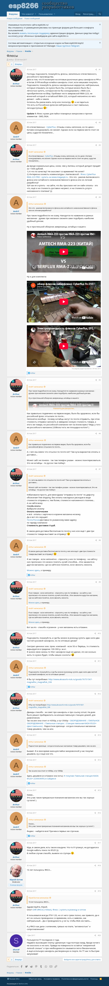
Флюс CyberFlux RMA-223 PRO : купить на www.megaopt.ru (61, 175)
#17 (99, 843)
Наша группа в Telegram (67, 45)
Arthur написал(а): (36, 204)
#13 (99, 735)
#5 (100, 380)
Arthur (11, 59)
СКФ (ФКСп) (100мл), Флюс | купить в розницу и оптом (59, 909)
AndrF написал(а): (36, 152)
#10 (99, 633)
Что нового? (28, 14)
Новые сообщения (14, 18)
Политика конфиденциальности (74, 979)
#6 (100, 433)
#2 (100, 122)
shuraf (16, 949)
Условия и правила (52, 979)
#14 (99, 760)
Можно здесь (33, 570)
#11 (99, 661)
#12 (99, 694)
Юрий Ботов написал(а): (39, 898)
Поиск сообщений (32, 18)
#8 (100, 540)
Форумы (13, 14)
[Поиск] (99, 14)
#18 (99, 865)
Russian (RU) (14, 979)
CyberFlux (51, 127)
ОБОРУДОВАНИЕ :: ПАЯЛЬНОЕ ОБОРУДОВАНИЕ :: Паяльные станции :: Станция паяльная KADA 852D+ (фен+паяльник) (63, 723)
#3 (100, 145)
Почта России (33, 519)
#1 (100, 69)
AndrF (16, 136)
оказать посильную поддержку (34, 33)
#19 (99, 891)
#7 (100, 469)
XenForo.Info (23, 984)
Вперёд (18, 64)
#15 (99, 790)
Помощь (94, 979)
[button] (35, 14)
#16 (99, 813)
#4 (100, 197)
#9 (100, 582)
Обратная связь (35, 979)
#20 (99, 935)
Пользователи (46, 14)
